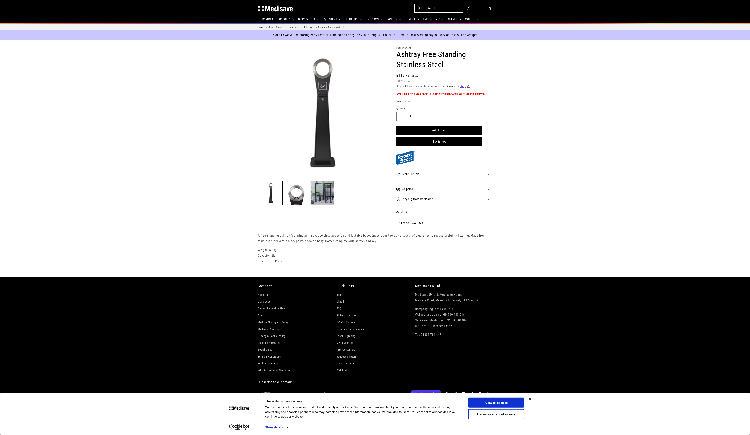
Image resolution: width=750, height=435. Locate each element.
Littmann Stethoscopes (350, 329)
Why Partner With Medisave (274, 370)
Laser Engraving (346, 336)
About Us (263, 295)
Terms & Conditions (269, 356)
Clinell (340, 301)
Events (262, 315)
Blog (339, 295)
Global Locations (346, 315)
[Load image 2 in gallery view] (296, 193)
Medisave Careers (268, 329)
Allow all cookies (496, 402)
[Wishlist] (480, 8)
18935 (448, 326)
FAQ (339, 308)
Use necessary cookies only (496, 414)
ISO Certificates (346, 322)
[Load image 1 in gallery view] (271, 193)
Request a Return (347, 356)
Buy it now (439, 141)
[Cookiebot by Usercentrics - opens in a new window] (239, 427)
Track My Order (345, 363)
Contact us (264, 301)
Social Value (265, 349)
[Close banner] (530, 399)
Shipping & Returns (269, 343)
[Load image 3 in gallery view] (322, 193)
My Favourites (345, 343)
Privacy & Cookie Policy (272, 336)
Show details (274, 427)
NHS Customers (346, 349)
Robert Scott (403, 48)
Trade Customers (268, 363)
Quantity (400, 108)
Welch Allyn (343, 370)
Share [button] (403, 211)
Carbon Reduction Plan (271, 308)
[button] (275, 19)
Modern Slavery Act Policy (273, 322)
